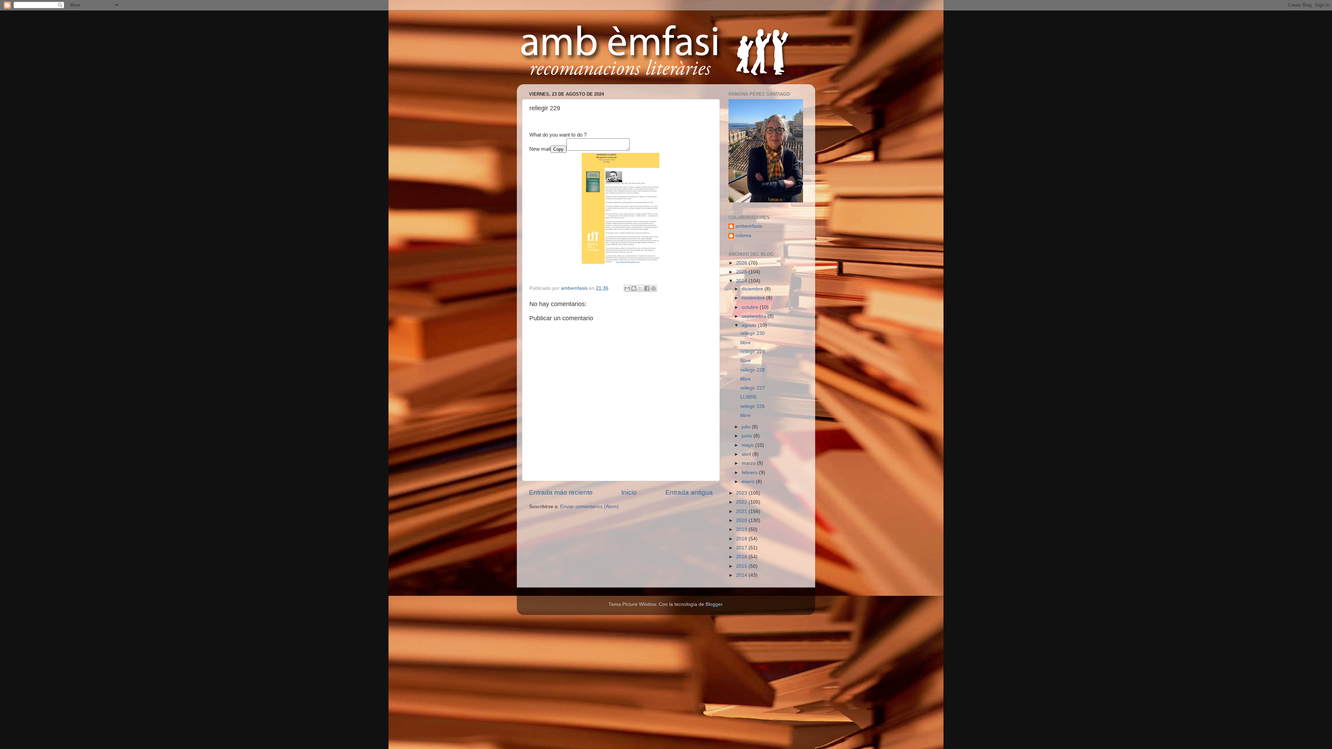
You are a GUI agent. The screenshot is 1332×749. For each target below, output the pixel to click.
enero (749, 481)
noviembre (754, 298)
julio (747, 426)
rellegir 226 (752, 406)
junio (747, 435)
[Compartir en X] (640, 288)
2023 (742, 493)
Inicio (629, 492)
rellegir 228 (752, 370)
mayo (748, 445)
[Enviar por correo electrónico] (627, 288)
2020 (742, 520)
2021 (742, 511)
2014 (742, 575)
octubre (751, 307)
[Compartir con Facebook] (646, 288)
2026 (742, 262)
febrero (750, 472)
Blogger (714, 604)
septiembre (755, 316)
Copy (558, 149)
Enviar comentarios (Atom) (589, 506)
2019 (742, 529)
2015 (742, 566)
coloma (743, 235)
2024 (742, 281)
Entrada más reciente (561, 492)
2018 (742, 538)
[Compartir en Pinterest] (653, 288)
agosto (750, 325)
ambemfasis (748, 226)
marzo (749, 463)
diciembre (753, 288)
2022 (742, 502)
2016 (742, 556)
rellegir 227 (752, 388)
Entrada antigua (689, 492)
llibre (745, 342)
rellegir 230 (752, 333)
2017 (742, 547)
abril (747, 454)
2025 (742, 272)
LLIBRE (748, 397)
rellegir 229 (752, 351)
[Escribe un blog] (633, 288)
